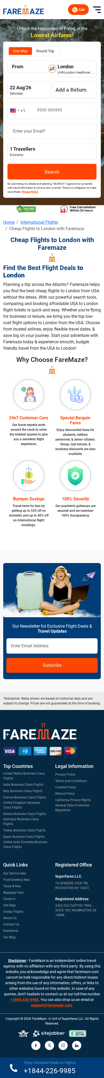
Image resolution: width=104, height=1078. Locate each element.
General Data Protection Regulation (72, 808)
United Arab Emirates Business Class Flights (25, 844)
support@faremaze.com (51, 1005)
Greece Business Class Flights (24, 814)
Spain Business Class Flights (24, 837)
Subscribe (52, 665)
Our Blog (9, 937)
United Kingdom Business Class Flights (21, 805)
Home (8, 222)
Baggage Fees (13, 892)
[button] (17, 111)
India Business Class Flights (23, 785)
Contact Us (11, 924)
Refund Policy (65, 794)
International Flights (39, 222)
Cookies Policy (65, 787)
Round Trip (45, 51)
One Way (20, 51)
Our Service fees (14, 873)
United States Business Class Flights (24, 776)
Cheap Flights (13, 912)
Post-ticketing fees (16, 880)
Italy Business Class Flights (22, 791)
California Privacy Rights (73, 800)
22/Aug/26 (29, 89)
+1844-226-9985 (24, 999)
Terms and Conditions (71, 781)
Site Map (9, 905)
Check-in (9, 899)
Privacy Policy (65, 774)
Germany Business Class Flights (21, 821)
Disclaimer (10, 931)
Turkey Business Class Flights (24, 830)
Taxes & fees (12, 886)
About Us (10, 918)
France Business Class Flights (24, 797)
